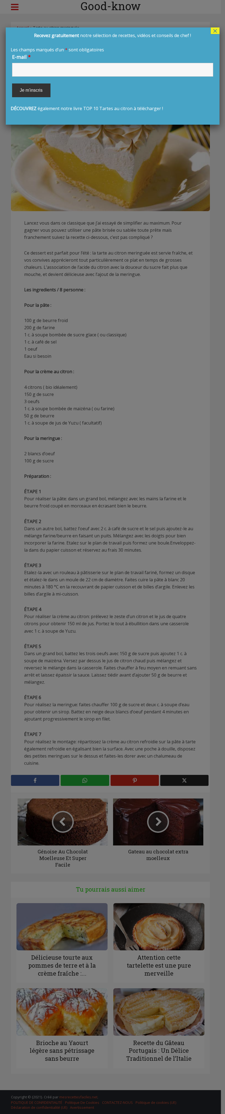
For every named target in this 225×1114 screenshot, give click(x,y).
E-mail (21, 57)
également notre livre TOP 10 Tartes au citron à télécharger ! (101, 71)
